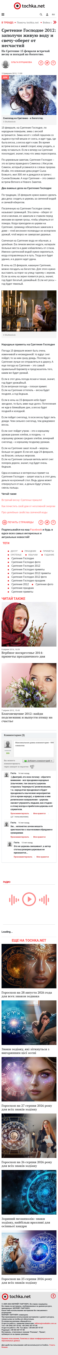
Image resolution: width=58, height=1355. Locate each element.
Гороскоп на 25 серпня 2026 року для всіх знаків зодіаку (27, 1281)
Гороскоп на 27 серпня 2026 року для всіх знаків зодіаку (27, 1107)
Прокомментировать (20, 813)
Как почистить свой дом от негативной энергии (28, 506)
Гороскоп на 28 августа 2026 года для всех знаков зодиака (27, 994)
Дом (5, 77)
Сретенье (16, 555)
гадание (49, 555)
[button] (47, 14)
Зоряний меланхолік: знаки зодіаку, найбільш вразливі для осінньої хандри (26, 1222)
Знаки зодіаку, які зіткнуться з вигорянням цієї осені (25, 1051)
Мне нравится (39, 813)
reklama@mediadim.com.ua (45, 1323)
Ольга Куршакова (21, 62)
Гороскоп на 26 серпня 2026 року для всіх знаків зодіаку (27, 1164)
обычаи (33, 555)
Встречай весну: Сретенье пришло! (22, 500)
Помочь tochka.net (28, 22)
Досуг (14, 551)
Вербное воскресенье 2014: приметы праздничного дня (23, 654)
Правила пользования (10, 1339)
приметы (48, 551)
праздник (30, 551)
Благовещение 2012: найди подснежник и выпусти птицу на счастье (27, 717)
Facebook (36, 529)
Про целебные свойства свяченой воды (25, 512)
